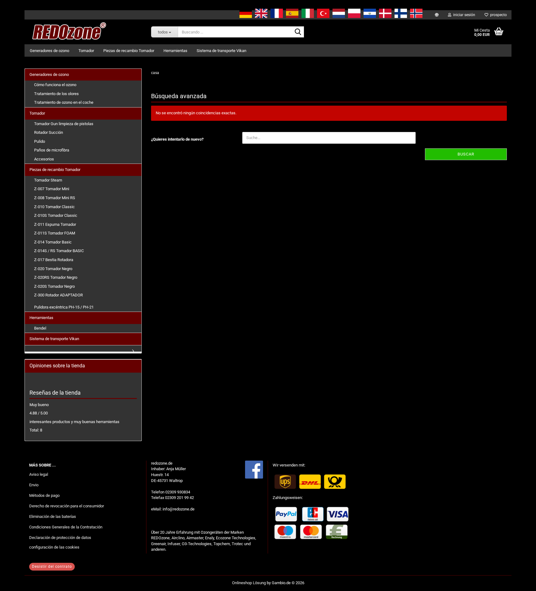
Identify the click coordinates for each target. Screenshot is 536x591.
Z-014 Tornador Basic (53, 242)
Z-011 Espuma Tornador (55, 224)
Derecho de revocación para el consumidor (66, 506)
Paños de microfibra (51, 150)
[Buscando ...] (298, 32)
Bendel (40, 328)
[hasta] (519, 581)
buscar (466, 154)
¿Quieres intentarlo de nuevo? (177, 139)
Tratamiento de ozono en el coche (63, 102)
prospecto (497, 15)
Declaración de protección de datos (60, 537)
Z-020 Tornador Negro (53, 268)
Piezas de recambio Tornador (128, 50)
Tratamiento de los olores (56, 93)
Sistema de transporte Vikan (221, 50)
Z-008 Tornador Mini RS (54, 197)
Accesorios (44, 159)
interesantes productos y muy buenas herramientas (74, 421)
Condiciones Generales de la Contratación (65, 527)
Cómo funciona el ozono (55, 84)
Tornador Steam (48, 180)
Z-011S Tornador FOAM (54, 233)
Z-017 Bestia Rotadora (53, 259)
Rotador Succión (48, 132)
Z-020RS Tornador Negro (55, 277)
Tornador (86, 50)
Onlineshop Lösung (249, 582)
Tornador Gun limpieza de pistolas (63, 123)
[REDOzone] (68, 32)
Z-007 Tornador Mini (51, 188)
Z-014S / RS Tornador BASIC (59, 250)
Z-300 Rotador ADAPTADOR (58, 295)
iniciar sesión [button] (463, 15)
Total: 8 (35, 430)
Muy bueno (39, 404)
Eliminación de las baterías (52, 516)
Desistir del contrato (52, 566)
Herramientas (175, 50)
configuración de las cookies (54, 547)
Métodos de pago (44, 495)
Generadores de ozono (49, 50)
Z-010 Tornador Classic (54, 206)
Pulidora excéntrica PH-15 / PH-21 (64, 307)
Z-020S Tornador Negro (54, 286)
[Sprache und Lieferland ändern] (436, 15)
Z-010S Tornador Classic (55, 215)
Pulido (39, 141)
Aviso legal (38, 474)
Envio (33, 485)
